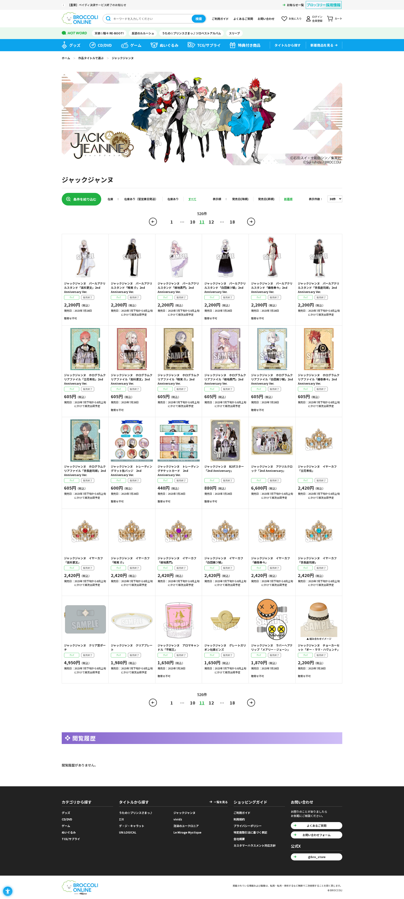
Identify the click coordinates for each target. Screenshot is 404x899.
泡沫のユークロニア (186, 826)
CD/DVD (105, 45)
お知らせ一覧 (295, 5)
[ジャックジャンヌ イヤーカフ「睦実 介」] (132, 532)
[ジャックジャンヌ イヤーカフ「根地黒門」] (179, 532)
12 (211, 222)
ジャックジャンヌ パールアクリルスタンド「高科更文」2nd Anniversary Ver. (84, 287)
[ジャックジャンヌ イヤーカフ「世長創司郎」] (319, 532)
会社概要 (239, 839)
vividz (177, 819)
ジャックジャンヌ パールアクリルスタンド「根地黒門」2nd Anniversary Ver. (178, 287)
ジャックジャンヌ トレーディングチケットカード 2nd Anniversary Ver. (178, 470)
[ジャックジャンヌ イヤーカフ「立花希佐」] (319, 440)
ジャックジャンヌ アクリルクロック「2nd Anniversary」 (271, 468)
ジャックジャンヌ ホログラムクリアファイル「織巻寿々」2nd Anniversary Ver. (318, 379)
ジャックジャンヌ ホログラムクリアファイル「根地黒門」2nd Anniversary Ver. (225, 379)
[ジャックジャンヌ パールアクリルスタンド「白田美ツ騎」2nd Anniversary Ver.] (225, 257)
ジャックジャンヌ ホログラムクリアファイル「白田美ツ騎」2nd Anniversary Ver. (272, 379)
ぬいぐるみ (169, 45)
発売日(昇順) (266, 199)
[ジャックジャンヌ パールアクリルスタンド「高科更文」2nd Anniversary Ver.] (85, 257)
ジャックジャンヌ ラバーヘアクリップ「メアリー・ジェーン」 (271, 647)
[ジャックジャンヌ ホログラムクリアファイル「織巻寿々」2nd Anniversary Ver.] (319, 349)
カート (338, 18)
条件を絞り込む (84, 199)
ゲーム (135, 45)
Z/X (121, 819)
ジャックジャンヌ (184, 813)
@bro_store (316, 857)
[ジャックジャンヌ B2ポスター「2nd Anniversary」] (225, 440)
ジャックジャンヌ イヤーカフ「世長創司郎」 (317, 560)
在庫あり (173, 199)
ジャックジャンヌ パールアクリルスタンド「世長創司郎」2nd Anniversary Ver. (318, 287)
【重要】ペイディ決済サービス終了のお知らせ (97, 5)
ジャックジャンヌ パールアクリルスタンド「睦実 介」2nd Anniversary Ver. (131, 287)
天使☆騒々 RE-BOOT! (109, 33)
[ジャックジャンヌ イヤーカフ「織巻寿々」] (272, 532)
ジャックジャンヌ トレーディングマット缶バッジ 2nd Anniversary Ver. (131, 470)
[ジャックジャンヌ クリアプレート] (132, 619)
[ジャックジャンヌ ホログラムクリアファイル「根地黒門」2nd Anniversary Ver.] (225, 349)
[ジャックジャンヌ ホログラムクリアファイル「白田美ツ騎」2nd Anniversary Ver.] (272, 349)
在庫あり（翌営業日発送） (141, 199)
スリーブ (234, 33)
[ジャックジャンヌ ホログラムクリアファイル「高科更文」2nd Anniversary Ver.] (132, 349)
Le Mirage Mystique (187, 832)
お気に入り (295, 18)
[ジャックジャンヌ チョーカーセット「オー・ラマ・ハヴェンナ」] (319, 619)
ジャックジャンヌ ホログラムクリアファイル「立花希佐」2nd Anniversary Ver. (85, 379)
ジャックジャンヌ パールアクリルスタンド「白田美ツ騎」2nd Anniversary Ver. (225, 287)
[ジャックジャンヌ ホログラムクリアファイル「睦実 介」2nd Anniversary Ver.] (179, 349)
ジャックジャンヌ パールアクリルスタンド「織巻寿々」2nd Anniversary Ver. (271, 287)
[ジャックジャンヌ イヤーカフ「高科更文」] (85, 532)
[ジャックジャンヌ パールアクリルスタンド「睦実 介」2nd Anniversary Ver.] (132, 257)
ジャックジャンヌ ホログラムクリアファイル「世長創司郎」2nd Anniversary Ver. (85, 470)
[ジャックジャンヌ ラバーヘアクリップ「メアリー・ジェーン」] (272, 619)
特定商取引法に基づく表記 (250, 832)
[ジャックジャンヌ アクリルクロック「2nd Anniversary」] (272, 440)
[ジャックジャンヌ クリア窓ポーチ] (85, 619)
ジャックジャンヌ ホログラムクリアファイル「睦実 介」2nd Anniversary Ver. (178, 379)
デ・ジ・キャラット (131, 826)
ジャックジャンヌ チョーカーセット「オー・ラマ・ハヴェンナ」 (319, 647)
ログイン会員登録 (317, 18)
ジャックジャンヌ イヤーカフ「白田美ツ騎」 (223, 560)
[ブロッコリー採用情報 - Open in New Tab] (323, 2)
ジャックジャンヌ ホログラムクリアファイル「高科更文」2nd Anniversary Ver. (131, 379)
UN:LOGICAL (127, 832)
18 (232, 222)
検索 (198, 18)
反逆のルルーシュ (143, 33)
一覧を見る (221, 802)
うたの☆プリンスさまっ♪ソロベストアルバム (191, 33)
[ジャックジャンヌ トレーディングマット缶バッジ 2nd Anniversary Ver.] (132, 440)
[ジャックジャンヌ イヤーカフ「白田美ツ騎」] (225, 532)
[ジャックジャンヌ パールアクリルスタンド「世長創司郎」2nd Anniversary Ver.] (319, 257)
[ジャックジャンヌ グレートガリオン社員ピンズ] (225, 619)
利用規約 (239, 819)
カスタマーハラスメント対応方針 (255, 845)
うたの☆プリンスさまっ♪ (136, 813)
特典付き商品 (249, 45)
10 (192, 222)
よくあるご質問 (243, 19)
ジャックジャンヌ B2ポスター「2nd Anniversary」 (224, 468)
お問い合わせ (266, 19)
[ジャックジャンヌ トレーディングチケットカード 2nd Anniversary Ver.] (179, 440)
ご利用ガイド (220, 19)
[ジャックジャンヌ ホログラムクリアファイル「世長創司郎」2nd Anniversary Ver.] (85, 440)
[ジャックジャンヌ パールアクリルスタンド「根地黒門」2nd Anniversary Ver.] (179, 257)
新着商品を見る (321, 45)
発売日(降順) (240, 199)
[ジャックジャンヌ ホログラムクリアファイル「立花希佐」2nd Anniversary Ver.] (85, 349)
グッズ (74, 45)
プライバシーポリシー (248, 826)
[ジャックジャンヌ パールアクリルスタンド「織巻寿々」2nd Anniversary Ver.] (272, 257)
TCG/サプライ (209, 45)
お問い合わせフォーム (317, 835)
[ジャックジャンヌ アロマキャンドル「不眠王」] (179, 619)
